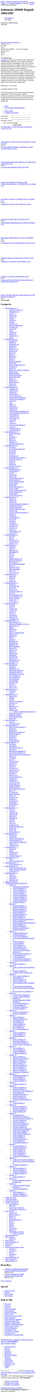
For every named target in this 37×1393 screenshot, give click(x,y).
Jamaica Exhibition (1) (19, 1032)
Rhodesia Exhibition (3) (20, 1108)
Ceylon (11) (12, 401)
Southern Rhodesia (14, 785)
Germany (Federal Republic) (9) (18, 512)
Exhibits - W (13, 1175)
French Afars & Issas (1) (16, 478)
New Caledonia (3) (14, 675)
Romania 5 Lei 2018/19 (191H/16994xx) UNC (15, 276)
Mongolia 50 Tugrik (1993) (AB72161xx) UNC (15, 219)
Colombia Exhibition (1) (20, 948)
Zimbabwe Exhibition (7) (20, 1196)
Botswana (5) (13, 366)
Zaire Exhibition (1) (19, 1192)
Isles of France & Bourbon (17, 564)
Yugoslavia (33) (13, 871)
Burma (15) (12, 384)
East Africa (12, 447)
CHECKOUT (9, 1360)
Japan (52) (12, 578)
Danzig (11, 435)
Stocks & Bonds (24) (11, 1235)
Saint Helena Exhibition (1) (21, 1117)
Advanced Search (29, 1370)
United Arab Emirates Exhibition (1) (24, 1159)
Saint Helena (13, 746)
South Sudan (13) (14, 784)
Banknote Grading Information (14, 1324)
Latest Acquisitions (10, 1309)
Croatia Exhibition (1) (19, 955)
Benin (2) (12, 354)
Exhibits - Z (12, 1190)
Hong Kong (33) (14, 542)
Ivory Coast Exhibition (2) (21, 1029)
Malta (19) (12, 639)
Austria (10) (12, 334)
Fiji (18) (11, 473)
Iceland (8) (12, 547)
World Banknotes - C (11, 387)
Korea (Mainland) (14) (16, 595)
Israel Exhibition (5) (19, 1026)
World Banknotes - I (11, 545)
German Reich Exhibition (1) (21, 995)
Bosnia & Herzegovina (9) (17, 365)
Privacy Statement (10, 1317)
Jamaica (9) (12, 576)
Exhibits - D (12, 962)
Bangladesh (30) (14, 344)
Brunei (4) (12, 378)
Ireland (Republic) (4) (15, 559)
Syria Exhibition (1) (19, 1141)
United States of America (16, 1232)
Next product (9, 18)
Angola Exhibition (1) (19, 893)
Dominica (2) (13, 442)
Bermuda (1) (13, 356)
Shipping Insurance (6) (12, 1257)
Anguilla (11, 322)
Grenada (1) (12, 523)
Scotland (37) (13, 763)
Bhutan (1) (12, 1216)
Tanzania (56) (13, 814)
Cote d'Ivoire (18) (14, 418)
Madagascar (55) (14, 626)
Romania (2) (13, 1254)
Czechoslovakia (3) (15, 430)
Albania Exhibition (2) (19, 888)
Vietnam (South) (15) (15, 856)
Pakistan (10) (13, 696)
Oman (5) (12, 693)
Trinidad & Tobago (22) (16, 826)
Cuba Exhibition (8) (19, 957)
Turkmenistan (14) (14, 832)
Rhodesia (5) (13, 730)
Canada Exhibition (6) (19, 935)
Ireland (11, 557)
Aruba (11, 330)
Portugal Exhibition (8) (20, 1098)
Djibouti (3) (12, 440)
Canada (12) (12, 392)
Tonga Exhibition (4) (19, 1151)
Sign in (3, 1343)
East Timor (12, 451)
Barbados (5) (13, 346)
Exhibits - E (12, 966)
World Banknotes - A (11, 308)
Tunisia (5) (12, 1230)
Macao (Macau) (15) (15, 622)
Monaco (11, 1225)
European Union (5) (15, 466)
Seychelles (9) (13, 768)
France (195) (13, 476)
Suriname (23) (13, 797)
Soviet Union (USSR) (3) (16, 1208)
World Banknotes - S (11, 742)
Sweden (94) (13, 802)
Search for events (10, 1290)
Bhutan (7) (12, 358)
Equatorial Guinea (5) (15, 459)
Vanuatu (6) (12, 849)
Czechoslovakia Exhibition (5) (22, 960)
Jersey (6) (12, 579)
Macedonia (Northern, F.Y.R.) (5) (19, 624)
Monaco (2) (12, 651)
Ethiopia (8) (12, 464)
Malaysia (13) (13, 634)
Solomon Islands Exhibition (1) (22, 1129)
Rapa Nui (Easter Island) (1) (17, 727)
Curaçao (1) (12, 423)
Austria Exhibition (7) (19, 902)
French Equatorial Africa (16, 481)
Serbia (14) (12, 766)
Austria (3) (12, 1249)
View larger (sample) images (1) (10, 42)
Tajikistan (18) (13, 813)
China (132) (12, 406)
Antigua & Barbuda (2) (16, 325)
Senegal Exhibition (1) (19, 1122)
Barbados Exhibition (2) (20, 907)
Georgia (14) (13, 502)
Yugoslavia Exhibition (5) (20, 1189)
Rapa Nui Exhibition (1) (20, 1106)
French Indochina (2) (15, 1220)
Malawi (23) (12, 629)
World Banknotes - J (11, 574)
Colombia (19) (13, 408)
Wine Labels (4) (10, 1237)
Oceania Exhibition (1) (19, 1084)
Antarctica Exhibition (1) (20, 895)
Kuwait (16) (12, 600)
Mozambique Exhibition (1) (21, 1072)
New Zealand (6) (14, 679)
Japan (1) (12, 1223)
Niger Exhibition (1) (19, 1077)
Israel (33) (12, 566)
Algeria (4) (12, 1238)
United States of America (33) (18, 842)
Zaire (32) (12, 875)
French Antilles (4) (14, 480)
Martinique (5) (13, 641)
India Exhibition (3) (19, 1017)
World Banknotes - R (11, 725)
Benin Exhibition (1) (19, 912)
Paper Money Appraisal (12, 1331)
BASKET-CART (10, 1364)
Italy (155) (12, 571)
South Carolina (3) (18, 1233)
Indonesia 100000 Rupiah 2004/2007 (16, 1271)
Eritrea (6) (12, 461)
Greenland (12, 521)
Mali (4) (11, 638)
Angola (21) (12, 320)
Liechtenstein (13, 615)
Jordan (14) (12, 581)
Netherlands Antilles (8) (16, 670)
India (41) (12, 548)
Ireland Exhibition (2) (19, 1024)
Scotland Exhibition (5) (20, 1120)
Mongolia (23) (13, 653)
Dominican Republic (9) (16, 444)
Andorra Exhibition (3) (20, 892)
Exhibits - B (12, 904)
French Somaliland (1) (15, 492)
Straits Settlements (14, 794)
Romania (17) (13, 736)
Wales (11, 859)
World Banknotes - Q (11, 720)
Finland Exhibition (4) (19, 979)
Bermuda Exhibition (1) (20, 914)
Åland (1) (12, 313)
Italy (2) (11, 1252)
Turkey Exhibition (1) (19, 1154)
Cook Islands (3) (14, 415)
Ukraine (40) (13, 837)
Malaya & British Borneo (16, 633)
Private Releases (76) (15, 864)
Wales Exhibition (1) (19, 1177)
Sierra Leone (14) (14, 770)
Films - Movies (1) (10, 1259)
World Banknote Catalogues (13, 1319)
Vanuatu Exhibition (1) (19, 1168)
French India (13, 485)
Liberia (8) (12, 612)
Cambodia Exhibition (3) (20, 933)
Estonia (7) (12, 463)
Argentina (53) (13, 327)
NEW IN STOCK (10, 1347)
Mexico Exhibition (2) (19, 1067)
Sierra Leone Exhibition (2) (21, 1123)
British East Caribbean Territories (19, 370)
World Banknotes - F (11, 468)
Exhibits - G (12, 993)
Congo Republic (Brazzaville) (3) (19, 413)
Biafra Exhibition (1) (19, 917)
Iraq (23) (11, 555)
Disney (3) (12, 439)
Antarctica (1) (13, 324)
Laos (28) (12, 605)
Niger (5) (12, 684)
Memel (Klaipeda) (14, 646)
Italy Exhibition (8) (18, 1027)
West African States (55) (16, 861)
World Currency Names (12, 1326)
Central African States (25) (17, 399)
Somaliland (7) (13, 780)
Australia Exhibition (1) (20, 900)
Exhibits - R (12, 1105)
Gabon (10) (12, 499)
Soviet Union (13, 1228)
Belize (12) (12, 353)
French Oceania (13, 488)
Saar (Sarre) (12, 744)
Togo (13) (12, 821)
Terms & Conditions (11, 1312)
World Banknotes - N (11, 663)
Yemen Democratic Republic (17, 869)
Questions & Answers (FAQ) (13, 1316)
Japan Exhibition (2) (19, 1034)
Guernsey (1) (13, 528)
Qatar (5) (11, 722)
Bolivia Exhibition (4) (19, 921)
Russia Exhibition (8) (19, 1111)
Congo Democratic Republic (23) (19, 411)
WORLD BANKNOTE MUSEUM (17, 1)
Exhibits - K (12, 1038)
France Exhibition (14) (19, 981)
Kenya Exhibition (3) (19, 1039)
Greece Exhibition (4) (19, 1005)
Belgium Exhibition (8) (20, 911)
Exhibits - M (13, 1055)
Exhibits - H (12, 1010)
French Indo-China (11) (16, 487)
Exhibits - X (12, 1178)
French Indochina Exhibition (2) (22, 986)
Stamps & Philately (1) (12, 1242)
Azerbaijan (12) (13, 336)
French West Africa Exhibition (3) (23, 991)
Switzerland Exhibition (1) (21, 1142)
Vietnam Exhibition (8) (20, 1173)
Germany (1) (13, 1250)
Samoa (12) (12, 756)
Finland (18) (12, 475)
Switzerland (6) (13, 804)
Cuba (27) (12, 421)
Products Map (9, 1294)
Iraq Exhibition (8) (18, 1022)
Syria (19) (12, 806)
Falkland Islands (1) (15, 469)
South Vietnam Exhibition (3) (21, 1134)
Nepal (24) (12, 667)
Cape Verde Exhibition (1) (21, 936)
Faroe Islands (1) (14, 471)
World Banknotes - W (11, 857)
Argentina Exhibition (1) (20, 899)
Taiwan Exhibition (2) (19, 1146)
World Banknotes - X (11, 863)
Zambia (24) (12, 876)
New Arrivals (9, 1296)
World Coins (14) (10, 1197)
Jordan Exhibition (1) (19, 1036)
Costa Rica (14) (13, 416)
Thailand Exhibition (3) (20, 1147)
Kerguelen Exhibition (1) (20, 1041)
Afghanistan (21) (14, 312)
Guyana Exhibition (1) (19, 1008)
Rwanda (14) (13, 739)
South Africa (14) (14, 782)
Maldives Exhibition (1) (20, 1062)
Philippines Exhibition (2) (20, 1094)
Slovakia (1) (12, 773)
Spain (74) (12, 790)
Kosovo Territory (14, 598)
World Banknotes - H (11, 535)
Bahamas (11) (13, 341)
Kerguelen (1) (13, 590)
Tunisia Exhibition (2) (19, 1153)
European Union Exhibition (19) (22, 972)
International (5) (14, 1204)
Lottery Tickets (9, 1211)
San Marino (12, 758)
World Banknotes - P (11, 694)
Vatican (11, 851)
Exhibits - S (12, 1113)
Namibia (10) (13, 665)
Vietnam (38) (13, 854)
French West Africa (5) (16, 495)
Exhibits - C (12, 931)
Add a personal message (10, 123)
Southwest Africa (14, 787)
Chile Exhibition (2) (19, 945)
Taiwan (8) (12, 811)
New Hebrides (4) (14, 677)
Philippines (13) (13, 706)
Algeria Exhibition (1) (19, 890)
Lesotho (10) (13, 610)
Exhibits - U (12, 1158)
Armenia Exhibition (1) (20, 897)
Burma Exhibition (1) (19, 929)
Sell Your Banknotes (11, 1328)
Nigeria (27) (12, 686)
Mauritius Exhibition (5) (20, 1065)
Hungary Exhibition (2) (20, 1014)
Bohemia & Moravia (15, 361)
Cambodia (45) (13, 389)
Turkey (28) (12, 830)
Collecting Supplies (11, 1199)
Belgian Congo (13, 349)
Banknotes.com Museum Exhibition (11, 1388)
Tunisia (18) (12, 828)
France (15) (12, 1218)
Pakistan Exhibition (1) (20, 1087)
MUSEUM (8, 1352)
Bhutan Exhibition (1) (19, 916)
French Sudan (13, 493)
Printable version (32, 3)
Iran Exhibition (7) (18, 1020)
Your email (4, 118)
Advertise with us (10, 1333)
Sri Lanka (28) (13, 792)
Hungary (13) (13, 543)
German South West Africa (17, 509)
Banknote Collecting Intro (12, 1323)
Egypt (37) (12, 454)
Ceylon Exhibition (18, 943)
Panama (11, 699)
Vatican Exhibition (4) (19, 1170)
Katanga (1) (12, 584)
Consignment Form (10, 1329)
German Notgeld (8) (15, 507)
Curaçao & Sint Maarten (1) (17, 425)
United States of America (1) (17, 1209)
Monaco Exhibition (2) (19, 1069)
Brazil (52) (12, 368)
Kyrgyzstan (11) (14, 602)
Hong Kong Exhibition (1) (21, 1012)
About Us (7, 1307)
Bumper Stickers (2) (11, 1261)
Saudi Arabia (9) (14, 761)
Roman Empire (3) (14, 734)
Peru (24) (12, 705)
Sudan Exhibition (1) (19, 1137)
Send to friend (9, 111)
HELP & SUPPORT (11, 1355)
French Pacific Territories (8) (17, 490)
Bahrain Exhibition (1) (19, 905)
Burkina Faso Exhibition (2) (21, 928)
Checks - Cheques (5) (11, 1202)
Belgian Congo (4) (14, 1214)
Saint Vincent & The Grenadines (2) (20, 754)
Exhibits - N (12, 1074)
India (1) (11, 1221)
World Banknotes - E (11, 445)
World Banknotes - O (11, 689)
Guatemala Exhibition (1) (20, 1007)
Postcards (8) (9, 1244)
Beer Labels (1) (10, 1240)
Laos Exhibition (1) (18, 1048)
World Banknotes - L (11, 603)
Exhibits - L (12, 1046)
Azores (11, 337)
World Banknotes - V (11, 847)
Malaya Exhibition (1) (19, 1060)
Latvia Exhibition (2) (19, 1050)
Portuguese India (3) (15, 715)
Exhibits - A (12, 885)
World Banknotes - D (11, 432)
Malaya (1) (12, 631)
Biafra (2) (12, 360)
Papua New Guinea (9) (16, 701)
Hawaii (11, 538)
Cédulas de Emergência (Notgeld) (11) (24, 711)
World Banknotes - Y (11, 866)
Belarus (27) (12, 348)
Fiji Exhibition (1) (18, 978)
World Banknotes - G (11, 497)
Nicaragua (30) (13, 682)
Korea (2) (12, 593)
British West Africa (14, 377)
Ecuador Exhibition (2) (20, 971)
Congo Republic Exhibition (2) (22, 954)
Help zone (8, 1304)
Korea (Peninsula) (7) (15, 596)
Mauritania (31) (13, 643)
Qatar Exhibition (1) (19, 1103)
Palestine (11, 698)
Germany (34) (13, 511)
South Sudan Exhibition (20, 1132)
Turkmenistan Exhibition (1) (21, 1156)
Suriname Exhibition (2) (20, 1139)
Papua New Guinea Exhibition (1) (23, 1091)
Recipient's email (6, 120)
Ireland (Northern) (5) (15, 560)
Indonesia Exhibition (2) (20, 1019)
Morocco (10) (13, 658)
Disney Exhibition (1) (19, 964)
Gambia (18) (13, 500)
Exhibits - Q (12, 1101)
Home (2, 1)
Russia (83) (12, 737)
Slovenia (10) (13, 775)
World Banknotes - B (11, 339)
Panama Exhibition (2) (19, 1089)
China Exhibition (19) (19, 947)
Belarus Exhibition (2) (19, 909)
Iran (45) (11, 554)
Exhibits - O (12, 1082)
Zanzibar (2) (12, 878)
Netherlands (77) (14, 669)
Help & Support (9, 1311)
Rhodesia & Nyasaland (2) (17, 732)
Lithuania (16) (13, 617)
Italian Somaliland (14, 569)
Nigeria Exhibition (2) (19, 1079)
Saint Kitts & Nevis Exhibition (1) (23, 1118)
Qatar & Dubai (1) (14, 723)
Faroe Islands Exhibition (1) (21, 976)
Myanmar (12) (13, 662)
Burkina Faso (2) (14, 382)
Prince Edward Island (15, 717)
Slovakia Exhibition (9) (20, 1127)
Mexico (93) (12, 648)
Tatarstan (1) (13, 816)
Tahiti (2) (12, 809)
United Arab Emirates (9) (16, 839)
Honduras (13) (13, 540)
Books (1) (8, 1245)
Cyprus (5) (12, 427)
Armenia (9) (12, 329)
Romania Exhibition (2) (20, 1110)
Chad (10, 402)
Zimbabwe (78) (13, 880)
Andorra (11, 318)
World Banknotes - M (11, 620)
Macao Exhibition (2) (19, 1057)
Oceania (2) (12, 691)
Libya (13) (12, 614)
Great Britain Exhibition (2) (21, 1003)
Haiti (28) (12, 536)
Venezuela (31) (13, 852)
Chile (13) (12, 404)
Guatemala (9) (13, 526)
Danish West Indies (15, 433)
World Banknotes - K (11, 583)
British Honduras (14, 373)
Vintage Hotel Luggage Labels (14, 1247)
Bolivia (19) (12, 363)
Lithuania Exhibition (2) (20, 1053)
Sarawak (11, 760)
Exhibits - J (12, 1031)
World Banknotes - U (11, 833)
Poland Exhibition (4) (19, 1096)
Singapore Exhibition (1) (20, 1125)
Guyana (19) (13, 533)
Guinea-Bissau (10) (15, 531)
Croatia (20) (12, 420)
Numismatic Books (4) (12, 1201)
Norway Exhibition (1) (19, 1081)
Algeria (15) (12, 317)
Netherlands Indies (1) (15, 672)
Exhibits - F (12, 974)
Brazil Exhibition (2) (19, 924)
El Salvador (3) (13, 456)
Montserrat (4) (13, 657)
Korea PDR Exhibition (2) (21, 1043)
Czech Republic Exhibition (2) (22, 959)
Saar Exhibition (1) (18, 1115)
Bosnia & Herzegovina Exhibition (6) (24, 923)
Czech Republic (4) (15, 428)
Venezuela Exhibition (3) (20, 1172)
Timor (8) (12, 820)
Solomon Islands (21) (15, 777)
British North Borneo (15, 375)
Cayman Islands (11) (15, 396)
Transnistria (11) (14, 825)
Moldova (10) (13, 650)
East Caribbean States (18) (17, 449)
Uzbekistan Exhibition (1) (20, 1165)
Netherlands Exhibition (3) (21, 1075)
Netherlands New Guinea (16, 674)
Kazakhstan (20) (14, 586)
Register (7, 1343)
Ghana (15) (12, 514)
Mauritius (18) (13, 645)
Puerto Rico (12, 718)
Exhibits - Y (12, 1184)
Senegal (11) (13, 765)
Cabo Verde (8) (13, 394)
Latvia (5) (12, 607)
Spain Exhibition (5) (19, 1135)
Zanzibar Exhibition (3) (20, 1194)
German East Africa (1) (16, 505)
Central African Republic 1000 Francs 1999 (14, 182)
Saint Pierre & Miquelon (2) (17, 751)
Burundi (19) (13, 385)
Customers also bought (11, 112)
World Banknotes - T (11, 808)
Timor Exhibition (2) (19, 1149)
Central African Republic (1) (17, 397)
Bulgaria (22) (13, 380)
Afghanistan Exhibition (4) (21, 887)
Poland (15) (12, 708)
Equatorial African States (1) (17, 457)
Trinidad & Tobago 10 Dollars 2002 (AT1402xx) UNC (17, 258)
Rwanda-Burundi (14, 741)
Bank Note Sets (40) (11, 881)
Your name (4, 116)
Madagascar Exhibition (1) (21, 1058)
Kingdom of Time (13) (16, 591)
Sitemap (7, 1292)
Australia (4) (13, 332)
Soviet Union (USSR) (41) (17, 789)
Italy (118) (12, 1206)
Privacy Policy (9, 1314)
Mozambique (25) (14, 660)
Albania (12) (13, 315)
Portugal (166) (13, 710)
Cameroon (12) (13, 390)
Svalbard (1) (12, 799)
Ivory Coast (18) (14, 572)
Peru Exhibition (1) (18, 1093)
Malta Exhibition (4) (19, 1063)
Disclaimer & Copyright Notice (14, 1335)
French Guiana (13, 483)
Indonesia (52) (13, 550)
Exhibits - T (12, 1144)
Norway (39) (13, 687)
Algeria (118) (13, 1213)
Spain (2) (12, 1256)
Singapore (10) (13, 772)
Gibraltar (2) (12, 516)
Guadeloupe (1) (13, 524)
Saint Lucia (12, 749)
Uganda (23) (13, 835)
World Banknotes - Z (11, 873)
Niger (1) (12, 1226)
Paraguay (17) (13, 703)
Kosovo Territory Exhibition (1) (22, 1044)
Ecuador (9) (12, 452)
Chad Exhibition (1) (19, 941)
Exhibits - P (12, 1086)
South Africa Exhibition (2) (21, 1130)
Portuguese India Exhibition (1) (22, 1099)
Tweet (6, 106)
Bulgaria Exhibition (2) (20, 926)
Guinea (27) (12, 530)
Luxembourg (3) (14, 619)
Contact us (8, 1305)
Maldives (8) (13, 636)
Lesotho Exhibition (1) (19, 1051)
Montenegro (12, 655)
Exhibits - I (4, 3)
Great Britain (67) (14, 518)
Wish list (13, 1343)
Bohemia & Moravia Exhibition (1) (23, 919)
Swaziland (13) (13, 801)
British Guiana (13, 372)
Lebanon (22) (13, 608)
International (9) (14, 552)
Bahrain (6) (12, 342)
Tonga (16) (12, 823)
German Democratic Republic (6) (19, 504)
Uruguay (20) (13, 844)
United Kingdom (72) (15, 840)
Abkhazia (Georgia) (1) (16, 310)
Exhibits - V (12, 1166)
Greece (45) (12, 519)
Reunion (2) (12, 729)
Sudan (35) (12, 796)
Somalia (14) (13, 778)
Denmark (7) (13, 437)
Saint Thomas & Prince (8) (17, 753)
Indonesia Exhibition (15, 3)
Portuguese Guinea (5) (15, 713)
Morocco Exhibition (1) (20, 1070)
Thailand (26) (13, 818)
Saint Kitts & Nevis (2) (16, 748)
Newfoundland (13, 681)
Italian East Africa (14, 567)
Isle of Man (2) (13, 562)
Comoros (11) (13, 409)
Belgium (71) (13, 351)
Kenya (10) (12, 588)
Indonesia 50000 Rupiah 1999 (14, 1276)
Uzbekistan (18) (14, 845)
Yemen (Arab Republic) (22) (17, 868)
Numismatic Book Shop (12, 1321)
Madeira (11, 627)
